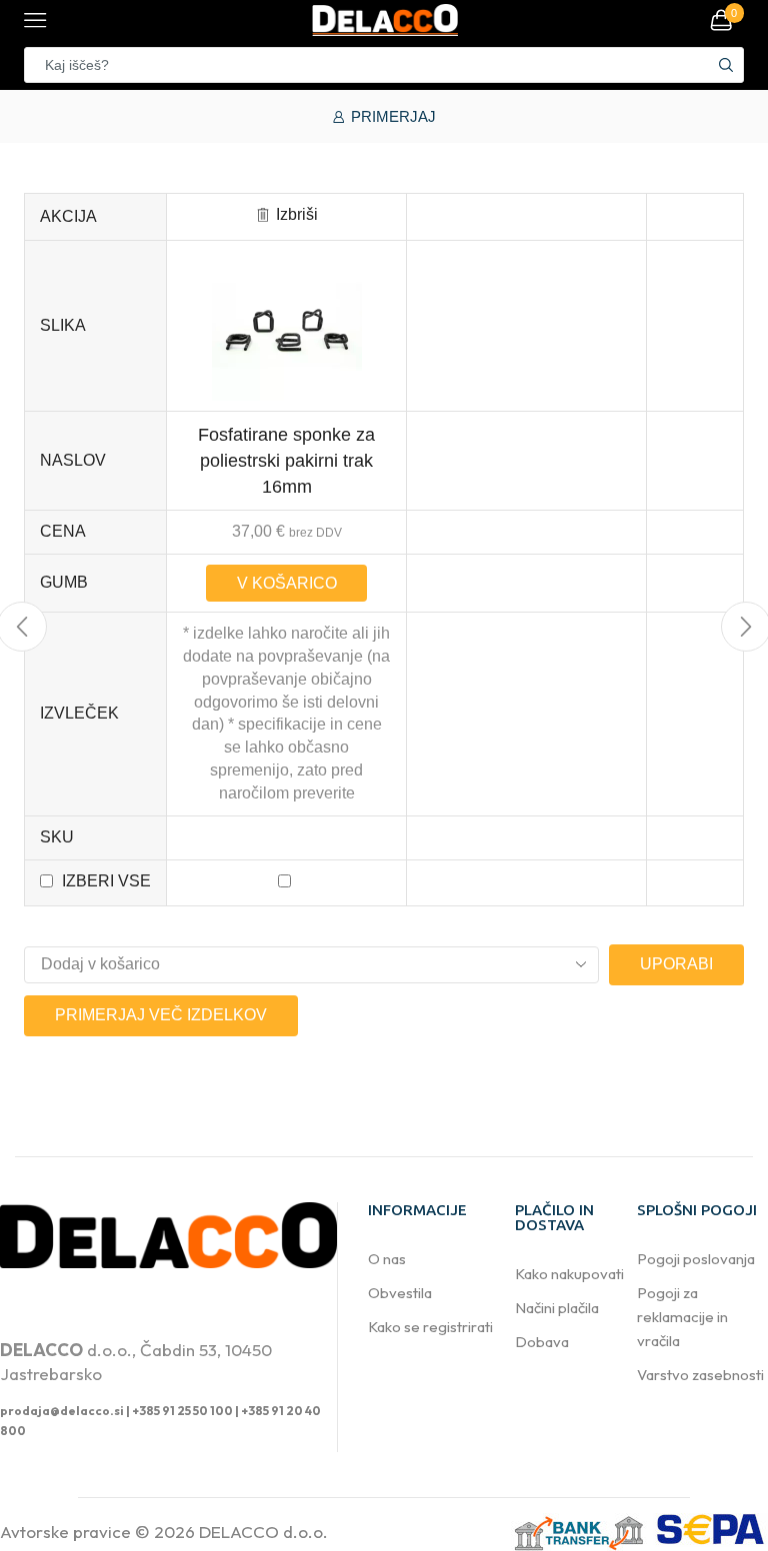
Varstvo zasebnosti (700, 1374)
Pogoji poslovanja (696, 1258)
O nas (387, 1258)
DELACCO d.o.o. (263, 1531)
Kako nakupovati (569, 1273)
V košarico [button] (287, 583)
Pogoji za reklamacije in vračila (682, 1316)
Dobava (542, 1341)
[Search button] (726, 65)
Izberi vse (106, 880)
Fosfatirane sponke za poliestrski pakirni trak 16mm (286, 460)
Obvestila (400, 1292)
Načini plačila (557, 1307)
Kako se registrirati (430, 1326)
